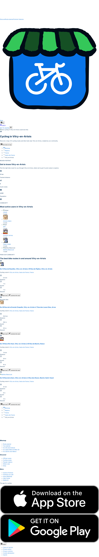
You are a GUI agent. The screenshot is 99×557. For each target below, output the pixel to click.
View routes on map (6, 144)
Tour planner (6, 446)
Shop (4, 465)
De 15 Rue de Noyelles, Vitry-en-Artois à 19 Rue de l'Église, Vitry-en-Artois (26, 269)
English (4, 544)
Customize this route (15, 295)
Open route (4, 295)
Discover (2, 19)
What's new (6, 464)
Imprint (5, 555)
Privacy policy (7, 549)
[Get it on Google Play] (49, 528)
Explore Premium (8, 472)
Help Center (6, 478)
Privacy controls (8, 551)
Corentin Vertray (8, 235)
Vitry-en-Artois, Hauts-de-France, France (22, 272)
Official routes (7, 458)
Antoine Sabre (7, 221)
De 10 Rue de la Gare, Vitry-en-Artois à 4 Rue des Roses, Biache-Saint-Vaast (27, 378)
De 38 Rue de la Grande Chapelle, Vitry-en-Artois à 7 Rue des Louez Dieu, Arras (28, 307)
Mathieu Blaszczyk (8, 249)
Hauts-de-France (10, 155)
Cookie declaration (8, 553)
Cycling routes (7, 460)
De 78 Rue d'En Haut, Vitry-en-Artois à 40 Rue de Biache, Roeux (22, 344)
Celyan (5, 212)
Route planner (9, 19)
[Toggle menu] (10, 127)
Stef (4, 226)
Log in (3, 125)
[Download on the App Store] (49, 499)
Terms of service (8, 547)
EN (3, 123)
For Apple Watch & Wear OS (11, 449)
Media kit (6, 480)
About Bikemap (7, 476)
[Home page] (49, 9)
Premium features (18, 19)
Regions (7, 150)
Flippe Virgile (7, 244)
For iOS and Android (9, 447)
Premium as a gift (8, 474)
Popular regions (7, 462)
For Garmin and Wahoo (9, 451)
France (7, 153)
